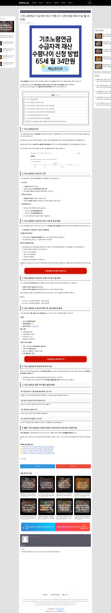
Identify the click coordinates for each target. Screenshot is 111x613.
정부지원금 (25, 11)
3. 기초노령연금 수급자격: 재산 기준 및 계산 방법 (40, 105)
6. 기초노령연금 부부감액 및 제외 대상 (37, 115)
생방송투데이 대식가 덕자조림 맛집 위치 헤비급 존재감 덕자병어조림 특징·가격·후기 (8, 57)
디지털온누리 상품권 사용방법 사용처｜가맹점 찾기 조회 (37, 451)
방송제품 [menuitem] (56, 3)
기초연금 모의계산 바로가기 (55, 271)
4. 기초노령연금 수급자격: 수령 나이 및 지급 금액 (40, 109)
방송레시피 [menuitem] (49, 3)
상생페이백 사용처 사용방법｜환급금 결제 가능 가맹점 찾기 (38, 446)
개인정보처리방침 (54, 594)
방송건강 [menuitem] (70, 3)
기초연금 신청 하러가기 (55, 359)
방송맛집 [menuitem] (34, 3)
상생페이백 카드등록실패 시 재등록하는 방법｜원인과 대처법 (38, 453)
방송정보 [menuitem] (63, 3)
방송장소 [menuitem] (41, 3)
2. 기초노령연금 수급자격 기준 (34, 102)
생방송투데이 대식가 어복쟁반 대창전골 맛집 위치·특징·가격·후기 (8, 50)
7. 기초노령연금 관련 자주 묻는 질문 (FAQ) (38, 118)
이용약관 (45, 594)
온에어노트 (24, 3)
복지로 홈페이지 (34, 326)
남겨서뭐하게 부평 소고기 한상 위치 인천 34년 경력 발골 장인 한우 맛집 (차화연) (8, 44)
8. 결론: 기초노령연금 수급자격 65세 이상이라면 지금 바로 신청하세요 (46, 121)
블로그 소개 (65, 594)
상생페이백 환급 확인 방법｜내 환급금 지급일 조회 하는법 (37, 449)
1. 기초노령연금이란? (32, 99)
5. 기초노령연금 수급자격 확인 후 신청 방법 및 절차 (40, 112)
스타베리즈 (24, 23)
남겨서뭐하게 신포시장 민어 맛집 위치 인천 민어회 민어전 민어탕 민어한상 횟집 (8, 64)
